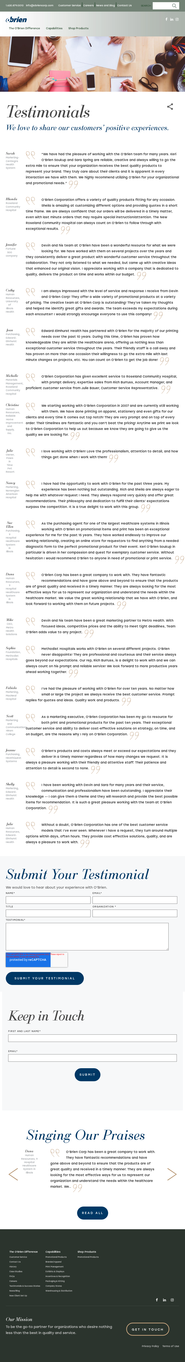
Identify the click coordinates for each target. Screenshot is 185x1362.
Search (146, 5)
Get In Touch (148, 1329)
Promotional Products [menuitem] (56, 1257)
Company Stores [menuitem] (54, 1286)
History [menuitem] (13, 1266)
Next (172, 1174)
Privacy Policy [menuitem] (150, 1346)
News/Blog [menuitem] (14, 1291)
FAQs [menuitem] (12, 1276)
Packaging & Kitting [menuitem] (55, 1281)
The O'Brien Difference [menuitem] (23, 1251)
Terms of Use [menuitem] (170, 1346)
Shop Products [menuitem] (87, 1251)
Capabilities (54, 28)
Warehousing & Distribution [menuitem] (59, 1291)
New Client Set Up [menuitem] (18, 1295)
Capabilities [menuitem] (53, 1251)
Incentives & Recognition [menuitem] (58, 1276)
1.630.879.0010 (15, 5)
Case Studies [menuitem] (15, 1271)
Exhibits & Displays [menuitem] (55, 1271)
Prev (13, 1174)
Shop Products (78, 28)
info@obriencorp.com (39, 5)
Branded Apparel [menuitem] (53, 1262)
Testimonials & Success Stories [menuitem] (24, 1286)
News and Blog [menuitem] (105, 5)
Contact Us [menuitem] (124, 5)
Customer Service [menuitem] (69, 5)
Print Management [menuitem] (55, 1266)
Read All (92, 1213)
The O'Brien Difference (24, 28)
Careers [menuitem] (88, 5)
